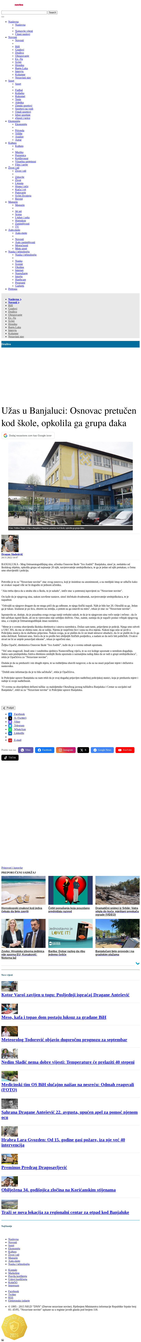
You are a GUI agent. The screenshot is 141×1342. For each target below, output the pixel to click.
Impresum (13, 1285)
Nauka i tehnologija (19, 251)
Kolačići (12, 1282)
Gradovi (12, 308)
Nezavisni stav (16, 336)
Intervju (12, 330)
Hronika (12, 324)
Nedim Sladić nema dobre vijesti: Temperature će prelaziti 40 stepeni (67, 1062)
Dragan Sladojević (12, 554)
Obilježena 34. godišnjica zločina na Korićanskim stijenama (58, 1189)
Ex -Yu (12, 317)
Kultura (12, 142)
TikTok (12, 757)
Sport (11, 80)
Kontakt (12, 1269)
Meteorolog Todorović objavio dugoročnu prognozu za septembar (64, 1039)
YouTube (127, 750)
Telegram (18, 725)
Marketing (13, 1273)
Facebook (19, 714)
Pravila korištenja (17, 1276)
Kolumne (13, 333)
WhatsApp (19, 729)
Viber (16, 721)
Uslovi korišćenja (17, 1279)
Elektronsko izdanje (19, 1300)
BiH (10, 305)
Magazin (13, 201)
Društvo (12, 311)
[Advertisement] (70, 373)
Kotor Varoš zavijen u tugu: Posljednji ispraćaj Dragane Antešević (65, 994)
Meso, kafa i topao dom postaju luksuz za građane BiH (53, 1017)
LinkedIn (18, 733)
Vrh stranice (11, 1233)
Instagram (68, 750)
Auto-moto (14, 229)
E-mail (17, 739)
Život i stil (13, 167)
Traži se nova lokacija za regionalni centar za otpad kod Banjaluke (65, 1212)
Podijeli (10, 708)
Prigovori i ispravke (12, 867)
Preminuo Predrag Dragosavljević (34, 1167)
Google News (104, 750)
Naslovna (13, 21)
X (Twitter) (19, 717)
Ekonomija (14, 121)
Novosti (12, 37)
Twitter (12, 1294)
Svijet (11, 321)
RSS (10, 1297)
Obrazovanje (15, 314)
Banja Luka (14, 327)
